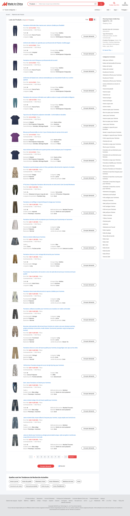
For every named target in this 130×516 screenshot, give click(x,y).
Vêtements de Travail (109, 227)
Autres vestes (107, 106)
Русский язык (78, 500)
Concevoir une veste (16, 486)
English (20, 500)
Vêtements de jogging (109, 191)
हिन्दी (103, 500)
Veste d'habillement (58, 486)
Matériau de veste (68, 481)
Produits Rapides (94, 498)
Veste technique (107, 101)
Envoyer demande (89, 36)
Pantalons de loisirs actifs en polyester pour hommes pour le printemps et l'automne (47, 219)
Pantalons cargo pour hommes (112, 144)
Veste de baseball (108, 89)
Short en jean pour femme (110, 121)
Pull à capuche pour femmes (111, 138)
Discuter (62, 466)
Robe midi (105, 242)
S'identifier (125, 5)
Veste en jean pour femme (110, 118)
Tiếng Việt (121, 500)
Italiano (71, 500)
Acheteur (97, 10)
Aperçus (102, 498)
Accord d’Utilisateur (50, 498)
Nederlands (97, 500)
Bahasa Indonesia (66, 502)
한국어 (85, 500)
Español (51, 500)
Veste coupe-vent (108, 103)
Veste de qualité (26, 481)
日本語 (39, 500)
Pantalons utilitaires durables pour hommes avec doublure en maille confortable (46, 309)
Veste (78, 481)
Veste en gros (45, 486)
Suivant (72, 457)
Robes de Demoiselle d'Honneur (112, 63)
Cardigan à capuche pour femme (112, 135)
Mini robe (105, 245)
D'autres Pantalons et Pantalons (112, 169)
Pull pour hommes (108, 200)
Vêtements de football (109, 194)
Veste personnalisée (31, 486)
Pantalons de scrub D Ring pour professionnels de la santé (40, 60)
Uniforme (105, 224)
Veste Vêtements (54, 481)
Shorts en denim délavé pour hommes (34, 237)
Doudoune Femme (108, 78)
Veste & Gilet (106, 257)
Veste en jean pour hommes (111, 109)
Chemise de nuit (107, 141)
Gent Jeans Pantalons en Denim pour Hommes (37, 383)
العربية (90, 500)
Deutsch (57, 500)
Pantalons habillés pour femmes (112, 163)
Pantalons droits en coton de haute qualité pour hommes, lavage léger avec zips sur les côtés (50, 348)
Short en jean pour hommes (111, 112)
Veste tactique (107, 98)
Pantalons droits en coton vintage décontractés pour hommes (41, 254)
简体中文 (26, 500)
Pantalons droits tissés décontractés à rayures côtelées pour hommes (43, 291)
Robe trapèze (106, 230)
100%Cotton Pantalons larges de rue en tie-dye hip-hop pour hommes (43, 365)
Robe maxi (106, 239)
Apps (115, 10)
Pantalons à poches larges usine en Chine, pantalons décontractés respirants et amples (49, 167)
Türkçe (114, 500)
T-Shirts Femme (107, 218)
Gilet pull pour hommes (109, 203)
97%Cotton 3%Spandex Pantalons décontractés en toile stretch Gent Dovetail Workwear (49, 184)
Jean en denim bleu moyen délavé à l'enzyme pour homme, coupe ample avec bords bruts (49, 417)
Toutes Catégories (9, 10)
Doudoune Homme (108, 72)
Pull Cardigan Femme (109, 206)
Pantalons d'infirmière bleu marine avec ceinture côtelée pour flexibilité (43, 25)
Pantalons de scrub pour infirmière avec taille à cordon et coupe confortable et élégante (48, 97)
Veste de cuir (106, 95)
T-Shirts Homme (107, 215)
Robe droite (106, 248)
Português (64, 500)
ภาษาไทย (108, 500)
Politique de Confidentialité (63, 498)
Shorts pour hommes (109, 147)
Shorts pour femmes (109, 166)
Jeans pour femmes (108, 124)
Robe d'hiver (106, 254)
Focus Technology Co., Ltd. (64, 506)
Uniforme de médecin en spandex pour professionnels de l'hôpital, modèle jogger (46, 43)
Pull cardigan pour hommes (111, 197)
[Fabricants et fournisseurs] (12, 4)
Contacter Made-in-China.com (80, 498)
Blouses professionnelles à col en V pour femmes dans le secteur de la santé (45, 132)
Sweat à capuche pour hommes (112, 132)
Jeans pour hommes (109, 115)
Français (45, 500)
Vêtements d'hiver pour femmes (112, 81)
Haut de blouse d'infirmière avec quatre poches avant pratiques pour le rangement (47, 149)
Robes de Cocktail (108, 69)
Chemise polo (107, 221)
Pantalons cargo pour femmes (112, 160)
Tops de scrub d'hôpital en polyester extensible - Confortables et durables (44, 115)
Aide (108, 10)
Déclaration (40, 498)
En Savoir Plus (108, 50)
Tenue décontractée (108, 236)
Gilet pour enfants (108, 60)
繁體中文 (33, 500)
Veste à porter (14, 481)
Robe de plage (107, 233)
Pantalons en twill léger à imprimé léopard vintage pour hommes (42, 202)
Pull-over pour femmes (109, 209)
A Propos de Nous (30, 498)
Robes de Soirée (107, 66)
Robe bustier (106, 251)
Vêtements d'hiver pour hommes (112, 75)
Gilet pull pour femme (109, 212)
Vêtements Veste (40, 481)
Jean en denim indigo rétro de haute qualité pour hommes (40, 400)
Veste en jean (106, 92)
